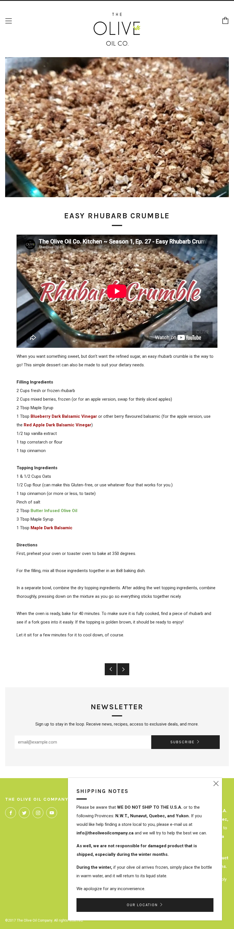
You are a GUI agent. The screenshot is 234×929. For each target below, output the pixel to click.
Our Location (142, 905)
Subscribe (182, 742)
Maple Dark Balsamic (51, 527)
